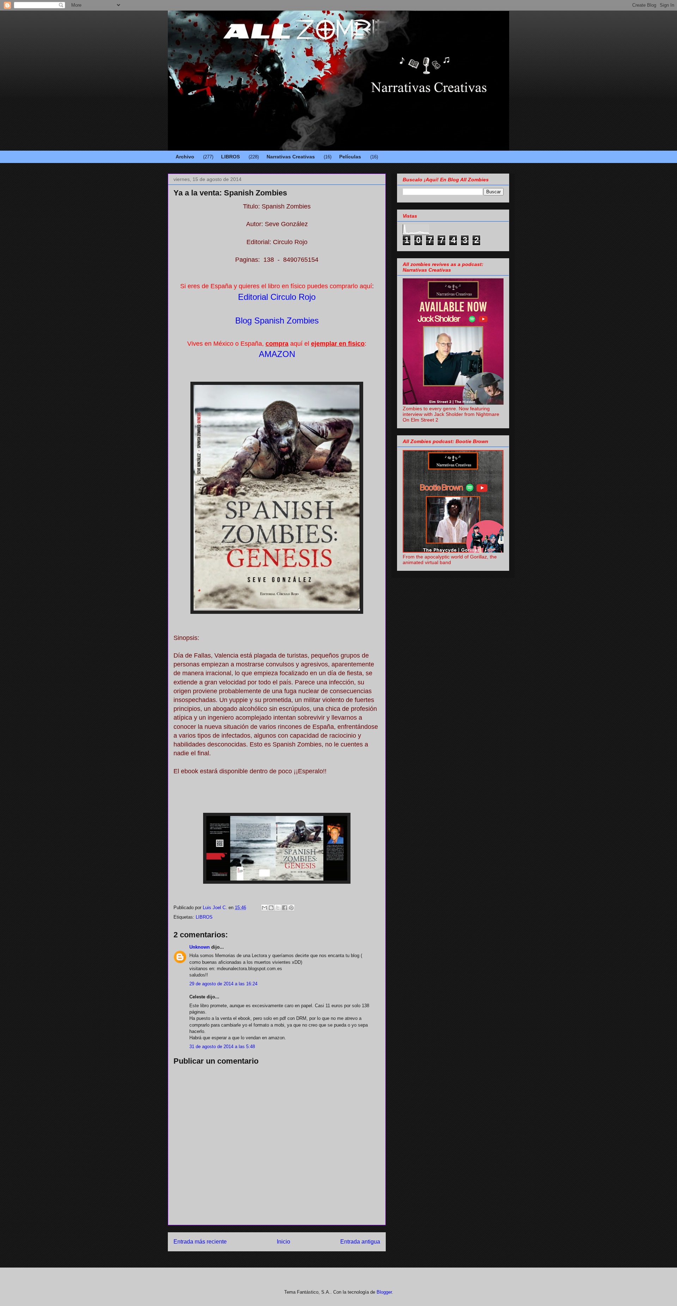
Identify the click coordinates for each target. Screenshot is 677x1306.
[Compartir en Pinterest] (291, 907)
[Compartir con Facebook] (284, 907)
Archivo (185, 156)
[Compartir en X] (277, 907)
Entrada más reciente (200, 1242)
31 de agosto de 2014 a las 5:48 (222, 1046)
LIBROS (230, 156)
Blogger (384, 1292)
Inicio (283, 1242)
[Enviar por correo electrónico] (264, 907)
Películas (350, 156)
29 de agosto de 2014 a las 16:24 (223, 983)
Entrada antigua (360, 1242)
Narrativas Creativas (291, 156)
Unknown (199, 947)
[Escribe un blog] (271, 907)
